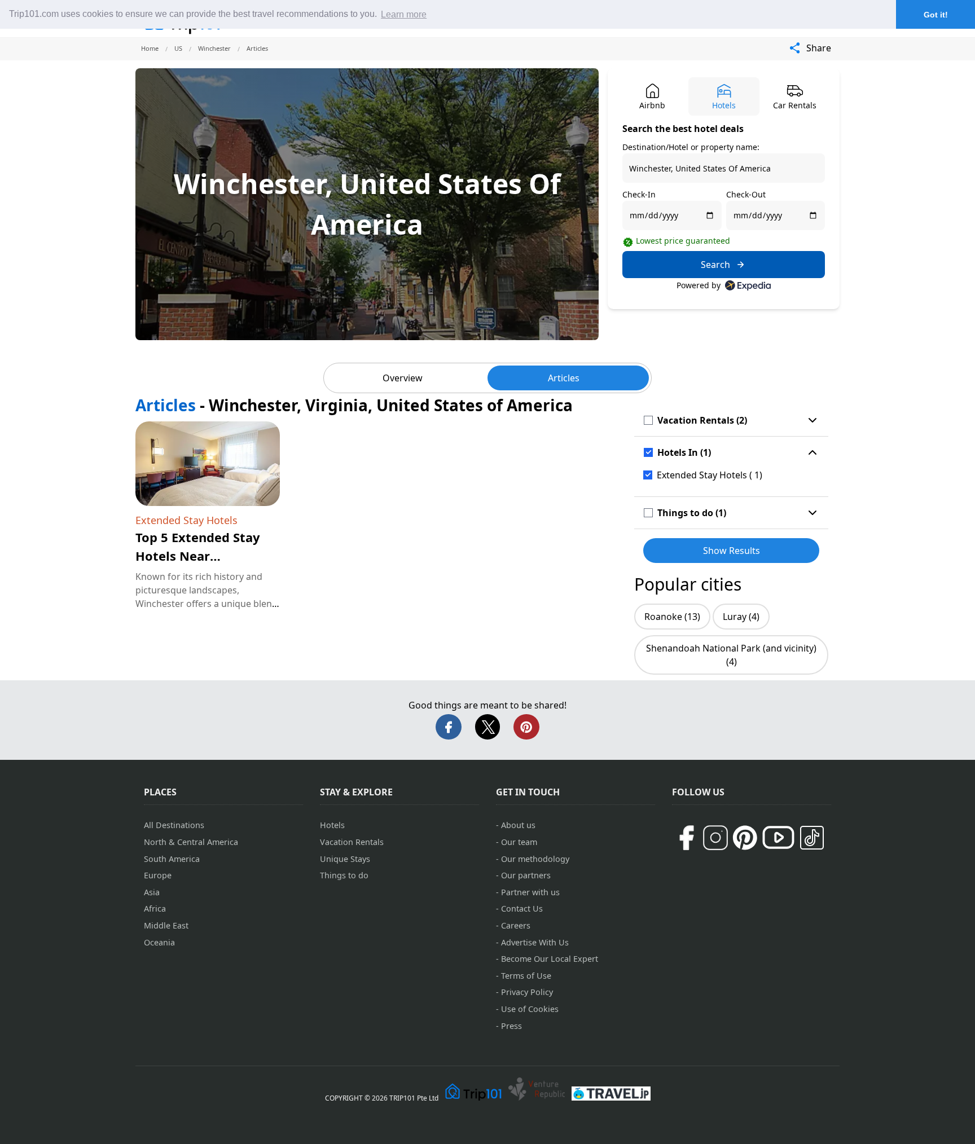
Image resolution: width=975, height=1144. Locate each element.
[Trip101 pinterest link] (745, 838)
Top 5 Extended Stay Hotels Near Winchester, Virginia (197, 556)
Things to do (344, 875)
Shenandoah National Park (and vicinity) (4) (731, 655)
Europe (158, 875)
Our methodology (535, 858)
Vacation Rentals (352, 842)
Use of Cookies (530, 1009)
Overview (403, 378)
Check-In (639, 194)
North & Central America (191, 842)
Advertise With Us (535, 942)
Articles (563, 378)
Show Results (731, 550)
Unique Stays (345, 858)
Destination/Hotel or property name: (690, 147)
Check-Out (746, 194)
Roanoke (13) (672, 616)
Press (511, 1025)
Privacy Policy (527, 992)
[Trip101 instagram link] (715, 838)
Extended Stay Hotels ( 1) (709, 475)
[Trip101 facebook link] (686, 838)
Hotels (332, 825)
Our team (519, 842)
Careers (515, 925)
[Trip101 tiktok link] (812, 838)
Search (715, 264)
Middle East (166, 925)
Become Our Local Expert (549, 958)
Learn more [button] (404, 14)
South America (172, 858)
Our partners (526, 875)
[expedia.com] (748, 285)
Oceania (159, 942)
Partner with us (530, 892)
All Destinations (174, 825)
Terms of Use (526, 975)
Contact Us (522, 908)
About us (518, 825)
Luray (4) (741, 616)
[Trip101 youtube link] (778, 837)
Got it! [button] (936, 14)
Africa (155, 908)
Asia (152, 892)
